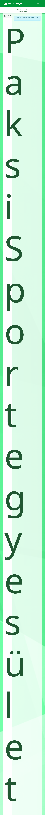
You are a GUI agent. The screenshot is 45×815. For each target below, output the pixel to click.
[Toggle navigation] (38, 4)
